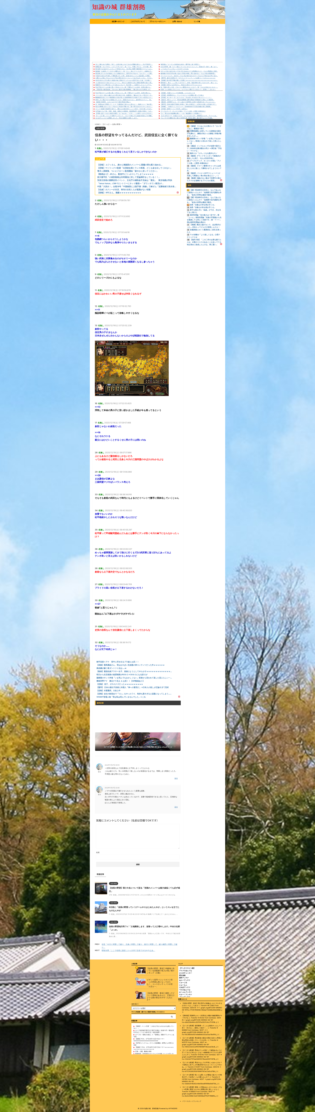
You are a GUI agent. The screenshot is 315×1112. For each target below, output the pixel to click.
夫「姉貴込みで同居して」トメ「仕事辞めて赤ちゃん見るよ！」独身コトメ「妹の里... (124, 104)
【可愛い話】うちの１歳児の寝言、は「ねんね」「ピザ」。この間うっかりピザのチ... (124, 113)
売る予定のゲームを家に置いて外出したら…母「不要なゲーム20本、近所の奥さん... (123, 87)
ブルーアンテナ (184, 997)
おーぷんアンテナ (185, 992)
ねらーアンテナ (184, 980)
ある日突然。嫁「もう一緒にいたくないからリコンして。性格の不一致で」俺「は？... (189, 67)
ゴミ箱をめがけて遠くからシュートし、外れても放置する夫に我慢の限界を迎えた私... (124, 83)
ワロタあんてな (184, 990)
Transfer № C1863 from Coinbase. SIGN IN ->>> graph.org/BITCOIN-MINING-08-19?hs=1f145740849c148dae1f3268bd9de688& (202, 1007)
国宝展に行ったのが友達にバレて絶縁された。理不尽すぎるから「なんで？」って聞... (124, 73)
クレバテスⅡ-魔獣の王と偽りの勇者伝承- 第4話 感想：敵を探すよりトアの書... (187, 118)
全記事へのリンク (118, 21)
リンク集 (197, 21)
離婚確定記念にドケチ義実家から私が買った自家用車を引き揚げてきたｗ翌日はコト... (124, 97)
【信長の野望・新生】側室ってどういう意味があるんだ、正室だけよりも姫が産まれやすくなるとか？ (160, 996)
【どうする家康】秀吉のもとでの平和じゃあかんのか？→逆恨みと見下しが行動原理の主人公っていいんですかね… (202, 1064)
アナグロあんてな (185, 971)
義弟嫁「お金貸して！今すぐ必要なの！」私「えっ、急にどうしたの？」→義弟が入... (123, 71)
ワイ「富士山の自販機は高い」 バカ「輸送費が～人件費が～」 (181, 113)
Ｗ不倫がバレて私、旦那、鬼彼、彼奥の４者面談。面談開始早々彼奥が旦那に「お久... (124, 111)
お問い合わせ (177, 21)
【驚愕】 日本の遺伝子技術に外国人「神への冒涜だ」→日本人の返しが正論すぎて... (189, 104)
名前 (98, 852)
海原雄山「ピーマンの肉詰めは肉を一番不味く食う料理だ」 (180, 64)
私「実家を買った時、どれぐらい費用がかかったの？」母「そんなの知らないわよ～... (189, 87)
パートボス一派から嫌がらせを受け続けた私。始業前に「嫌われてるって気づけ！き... (124, 95)
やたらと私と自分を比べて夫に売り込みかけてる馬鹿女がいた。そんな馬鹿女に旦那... (189, 71)
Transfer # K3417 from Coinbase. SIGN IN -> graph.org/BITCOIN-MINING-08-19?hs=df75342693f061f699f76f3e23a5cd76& (201, 1069)
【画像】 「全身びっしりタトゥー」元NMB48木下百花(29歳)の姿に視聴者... (186, 106)
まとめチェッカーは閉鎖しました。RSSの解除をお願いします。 (116, 118)
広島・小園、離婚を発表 (143, 1051)
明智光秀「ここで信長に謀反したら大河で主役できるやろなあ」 (128, 950)
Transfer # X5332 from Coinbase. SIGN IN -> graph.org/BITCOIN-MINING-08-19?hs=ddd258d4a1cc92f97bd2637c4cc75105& (201, 1020)
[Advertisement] (157, 42)
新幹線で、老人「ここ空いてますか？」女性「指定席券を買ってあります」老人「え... (189, 83)
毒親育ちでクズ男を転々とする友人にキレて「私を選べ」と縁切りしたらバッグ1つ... (123, 85)
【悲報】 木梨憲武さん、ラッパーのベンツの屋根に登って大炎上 (182, 95)
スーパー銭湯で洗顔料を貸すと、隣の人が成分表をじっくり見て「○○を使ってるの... (123, 109)
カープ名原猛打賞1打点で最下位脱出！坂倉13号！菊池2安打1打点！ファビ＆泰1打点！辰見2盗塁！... (154, 1031)
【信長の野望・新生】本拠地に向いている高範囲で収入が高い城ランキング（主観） (160, 970)
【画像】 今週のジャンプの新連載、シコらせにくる (178, 93)
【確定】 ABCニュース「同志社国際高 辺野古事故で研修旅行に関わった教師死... (187, 100)
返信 (176, 778)
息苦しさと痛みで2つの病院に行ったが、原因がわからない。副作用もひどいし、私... (123, 100)
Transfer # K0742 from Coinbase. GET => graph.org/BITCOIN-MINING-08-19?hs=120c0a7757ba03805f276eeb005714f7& (202, 1057)
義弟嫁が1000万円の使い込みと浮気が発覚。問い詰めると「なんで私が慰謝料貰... (188, 73)
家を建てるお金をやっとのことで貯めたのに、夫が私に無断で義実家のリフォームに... (124, 69)
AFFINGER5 (172, 1108)
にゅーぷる (183, 982)
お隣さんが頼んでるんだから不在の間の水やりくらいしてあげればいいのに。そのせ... (124, 78)
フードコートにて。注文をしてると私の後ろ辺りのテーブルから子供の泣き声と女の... (189, 76)
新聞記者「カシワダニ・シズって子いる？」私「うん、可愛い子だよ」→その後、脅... (123, 67)
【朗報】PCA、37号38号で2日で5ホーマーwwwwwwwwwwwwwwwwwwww (149, 1040)
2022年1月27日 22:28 (112, 788)
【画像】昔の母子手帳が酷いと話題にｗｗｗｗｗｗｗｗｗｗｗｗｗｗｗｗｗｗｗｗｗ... (189, 80)
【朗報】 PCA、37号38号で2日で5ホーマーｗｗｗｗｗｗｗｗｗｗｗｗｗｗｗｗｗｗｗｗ (154, 1048)
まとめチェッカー (185, 973)
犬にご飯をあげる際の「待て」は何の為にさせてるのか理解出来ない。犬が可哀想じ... (124, 64)
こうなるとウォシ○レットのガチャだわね (175, 69)
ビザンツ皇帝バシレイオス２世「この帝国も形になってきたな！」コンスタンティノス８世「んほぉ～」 (160, 983)
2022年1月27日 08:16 (112, 765)
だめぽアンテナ (184, 987)
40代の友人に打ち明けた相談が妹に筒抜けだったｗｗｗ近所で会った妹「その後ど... (123, 80)
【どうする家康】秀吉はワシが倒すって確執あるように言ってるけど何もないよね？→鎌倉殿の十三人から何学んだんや (202, 1052)
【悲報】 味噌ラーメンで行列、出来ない (174, 109)
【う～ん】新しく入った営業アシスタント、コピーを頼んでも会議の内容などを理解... (124, 116)
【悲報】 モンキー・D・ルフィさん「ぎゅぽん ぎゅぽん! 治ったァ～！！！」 (186, 97)
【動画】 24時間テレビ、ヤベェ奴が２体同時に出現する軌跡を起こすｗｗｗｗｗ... (188, 102)
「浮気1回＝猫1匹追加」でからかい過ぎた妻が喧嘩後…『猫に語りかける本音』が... (123, 89)
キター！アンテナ (185, 994)
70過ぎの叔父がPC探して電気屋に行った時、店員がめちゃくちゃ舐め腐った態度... (123, 76)
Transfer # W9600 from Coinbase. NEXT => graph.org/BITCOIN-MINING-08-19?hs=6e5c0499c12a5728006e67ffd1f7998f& (198, 1093)
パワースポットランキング (191, 1101)
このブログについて (138, 21)
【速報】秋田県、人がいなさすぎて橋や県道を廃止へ (113, 102)
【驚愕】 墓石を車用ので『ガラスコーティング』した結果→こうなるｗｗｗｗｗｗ (188, 78)
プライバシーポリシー (157, 21)
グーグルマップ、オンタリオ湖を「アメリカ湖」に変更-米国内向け (183, 111)
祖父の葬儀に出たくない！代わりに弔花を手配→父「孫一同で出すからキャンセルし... (123, 106)
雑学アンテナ (184, 978)
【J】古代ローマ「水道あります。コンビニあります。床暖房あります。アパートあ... (189, 116)
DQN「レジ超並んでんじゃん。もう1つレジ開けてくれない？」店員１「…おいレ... (188, 89)
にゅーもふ (183, 985)
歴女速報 (182, 975)
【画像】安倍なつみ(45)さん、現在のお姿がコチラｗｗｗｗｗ (181, 85)
